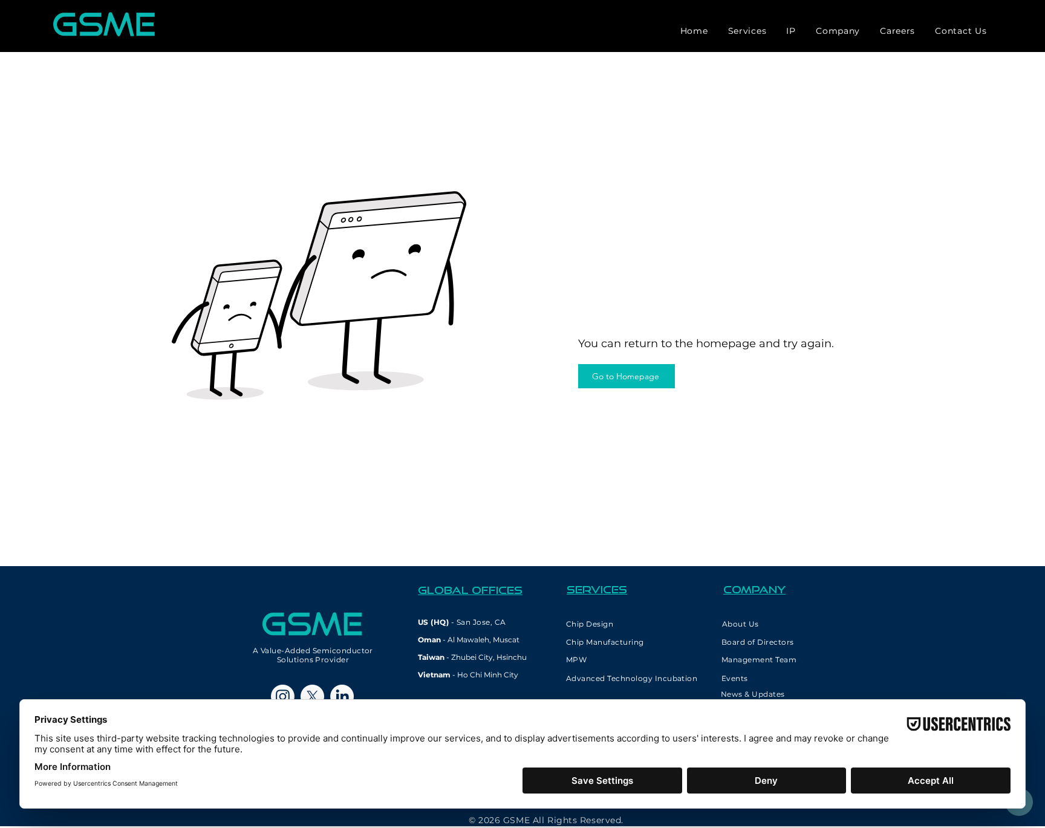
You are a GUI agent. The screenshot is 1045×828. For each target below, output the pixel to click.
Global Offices (470, 590)
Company (754, 589)
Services (597, 589)
